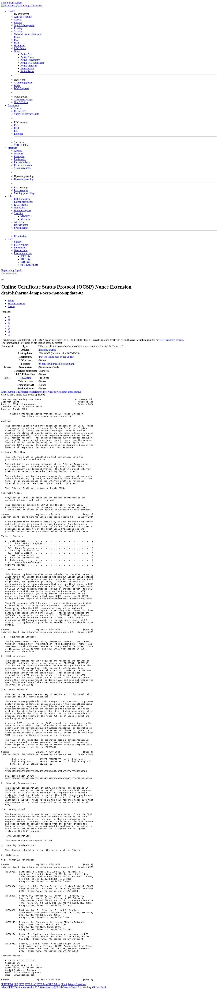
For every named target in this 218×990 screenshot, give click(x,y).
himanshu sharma (47, 349)
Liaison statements (23, 201)
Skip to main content (11, 2)
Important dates (22, 162)
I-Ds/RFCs (25, 216)
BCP (22, 145)
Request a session (23, 165)
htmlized (55, 363)
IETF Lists (25, 256)
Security (18, 31)
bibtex (63, 363)
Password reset (21, 244)
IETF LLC (19, 45)
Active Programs (28, 65)
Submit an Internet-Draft (26, 114)
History (11, 306)
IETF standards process (171, 340)
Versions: (6, 311)
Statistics (18, 213)
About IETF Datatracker (13, 987)
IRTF (16, 42)
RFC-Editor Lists (29, 264)
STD (17, 145)
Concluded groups (23, 99)
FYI (27, 145)
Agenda (18, 150)
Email (103, 987)
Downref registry (22, 210)
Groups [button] (11, 11)
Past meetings (21, 190)
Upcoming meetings (24, 179)
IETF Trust (42, 984)
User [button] (10, 239)
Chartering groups (23, 82)
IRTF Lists (25, 259)
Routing (18, 28)
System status (21, 227)
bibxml (70, 363)
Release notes (21, 224)
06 (9, 334)
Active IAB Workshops (32, 62)
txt (40, 363)
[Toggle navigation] (2, 279)
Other (17, 51)
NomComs (19, 207)
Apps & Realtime (23, 16)
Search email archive (70, 391)
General (18, 19)
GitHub (96, 987)
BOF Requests (21, 88)
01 (9, 320)
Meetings (25, 219)
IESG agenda (21, 204)
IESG (17, 36)
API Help (19, 222)
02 (9, 323)
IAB (16, 39)
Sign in (17, 241)
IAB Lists (25, 262)
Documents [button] (13, 105)
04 (9, 328)
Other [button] (10, 196)
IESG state (25, 377)
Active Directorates (30, 60)
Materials (18, 153)
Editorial (18, 133)
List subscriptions (23, 253)
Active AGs (26, 54)
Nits (50, 391)
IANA (64, 984)
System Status (70, 987)
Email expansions (16, 303)
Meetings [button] (12, 147)
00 (9, 317)
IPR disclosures (22, 199)
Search (17, 108)
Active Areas (27, 57)
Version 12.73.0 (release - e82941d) (45, 987)
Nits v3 (56, 391)
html (44, 363)
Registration (20, 159)
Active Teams (27, 71)
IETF (4, 984)
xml (49, 363)
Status (11, 300)
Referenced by (40, 391)
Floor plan (19, 156)
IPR (18, 391)
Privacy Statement (77, 984)
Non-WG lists (21, 102)
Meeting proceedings (24, 193)
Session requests (22, 168)
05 (9, 331)
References (26, 391)
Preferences (20, 247)
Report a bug (20, 236)
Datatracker (36, 5)
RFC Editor (20, 48)
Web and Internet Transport (27, 34)
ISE (16, 130)
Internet (18, 22)
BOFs (17, 85)
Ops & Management (24, 25)
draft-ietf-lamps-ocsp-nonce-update (56, 356)
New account (20, 250)
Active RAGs (27, 68)
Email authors (8, 391)
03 (9, 326)
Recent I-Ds (20, 111)
